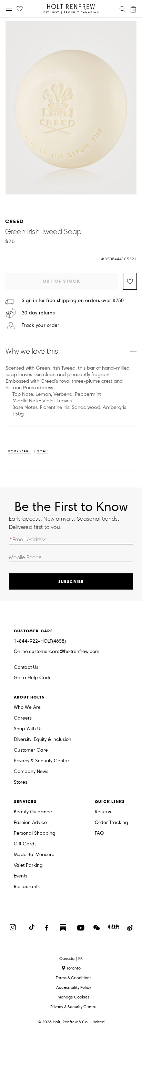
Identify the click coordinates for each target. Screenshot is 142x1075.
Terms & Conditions (73, 977)
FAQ (99, 833)
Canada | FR (71, 958)
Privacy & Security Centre (41, 761)
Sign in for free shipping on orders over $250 (73, 300)
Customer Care (31, 750)
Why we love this (32, 351)
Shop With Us (28, 729)
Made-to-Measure (34, 854)
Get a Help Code (33, 678)
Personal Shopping (34, 833)
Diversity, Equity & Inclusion (42, 739)
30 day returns (38, 313)
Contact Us (26, 667)
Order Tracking (111, 822)
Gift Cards (25, 844)
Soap (42, 451)
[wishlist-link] (20, 9)
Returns (103, 812)
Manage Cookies (73, 996)
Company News (31, 771)
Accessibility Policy (73, 987)
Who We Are (27, 707)
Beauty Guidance (33, 812)
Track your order (40, 325)
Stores (20, 782)
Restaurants (27, 887)
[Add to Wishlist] (130, 281)
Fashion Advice (30, 822)
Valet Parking (28, 865)
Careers (23, 718)
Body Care (19, 451)
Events (20, 876)
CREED (14, 221)
